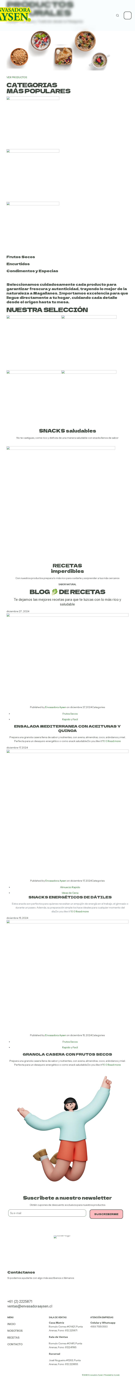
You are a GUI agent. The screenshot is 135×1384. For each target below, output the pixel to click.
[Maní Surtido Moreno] (34, 372)
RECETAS (13, 1337)
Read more (114, 741)
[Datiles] (89, 317)
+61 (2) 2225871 (20, 1301)
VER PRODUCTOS (17, 77)
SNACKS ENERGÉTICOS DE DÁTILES (70, 896)
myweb (117, 1375)
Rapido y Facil (70, 719)
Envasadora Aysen (55, 707)
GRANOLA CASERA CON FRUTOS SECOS (67, 1054)
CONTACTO (14, 1344)
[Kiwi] (34, 317)
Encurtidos (18, 263)
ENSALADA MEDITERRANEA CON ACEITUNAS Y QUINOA (67, 728)
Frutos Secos (21, 256)
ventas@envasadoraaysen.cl (29, 1306)
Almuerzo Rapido (70, 887)
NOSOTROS (15, 1330)
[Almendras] (89, 372)
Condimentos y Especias (32, 270)
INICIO (11, 1324)
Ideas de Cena (70, 892)
